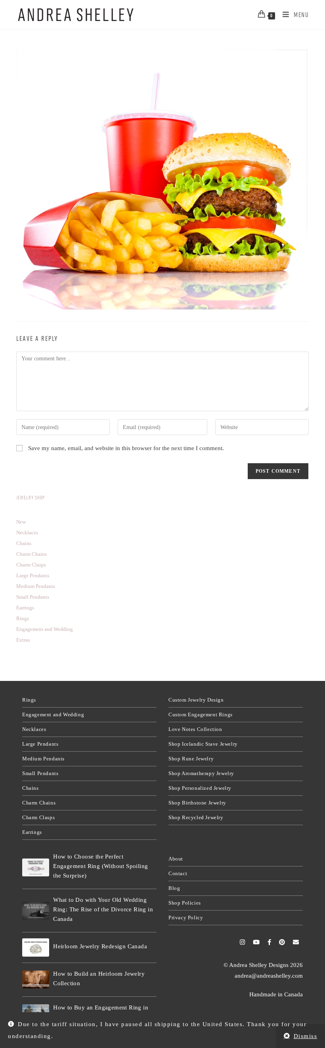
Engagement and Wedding (53, 714)
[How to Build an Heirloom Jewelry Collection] (35, 979)
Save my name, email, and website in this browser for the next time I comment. (126, 448)
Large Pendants (40, 744)
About (175, 859)
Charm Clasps (38, 817)
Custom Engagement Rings (200, 714)
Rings (29, 700)
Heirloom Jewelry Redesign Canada (100, 946)
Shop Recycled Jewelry (196, 817)
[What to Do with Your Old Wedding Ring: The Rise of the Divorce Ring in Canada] (35, 911)
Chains (30, 788)
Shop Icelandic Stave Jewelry (203, 744)
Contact (177, 873)
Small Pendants (40, 773)
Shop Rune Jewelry (191, 759)
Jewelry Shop (30, 497)
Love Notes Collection (195, 729)
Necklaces (34, 729)
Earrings (32, 832)
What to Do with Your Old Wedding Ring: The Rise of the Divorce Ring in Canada (103, 909)
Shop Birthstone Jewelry (197, 803)
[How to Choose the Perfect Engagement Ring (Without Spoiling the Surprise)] (35, 867)
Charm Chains (38, 803)
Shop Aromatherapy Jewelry (201, 773)
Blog (174, 888)
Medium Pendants (43, 759)
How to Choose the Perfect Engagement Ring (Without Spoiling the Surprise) (100, 866)
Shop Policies (184, 903)
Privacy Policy (185, 917)
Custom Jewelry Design (196, 700)
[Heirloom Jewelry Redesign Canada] (35, 947)
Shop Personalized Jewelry (199, 788)
